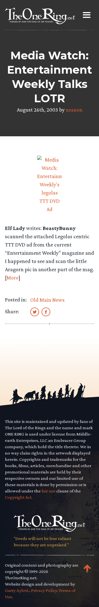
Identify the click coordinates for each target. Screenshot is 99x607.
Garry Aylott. (17, 590)
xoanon (74, 110)
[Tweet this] (34, 311)
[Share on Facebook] (46, 311)
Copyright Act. (18, 497)
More (12, 278)
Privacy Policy (44, 590)
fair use (49, 491)
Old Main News (47, 300)
